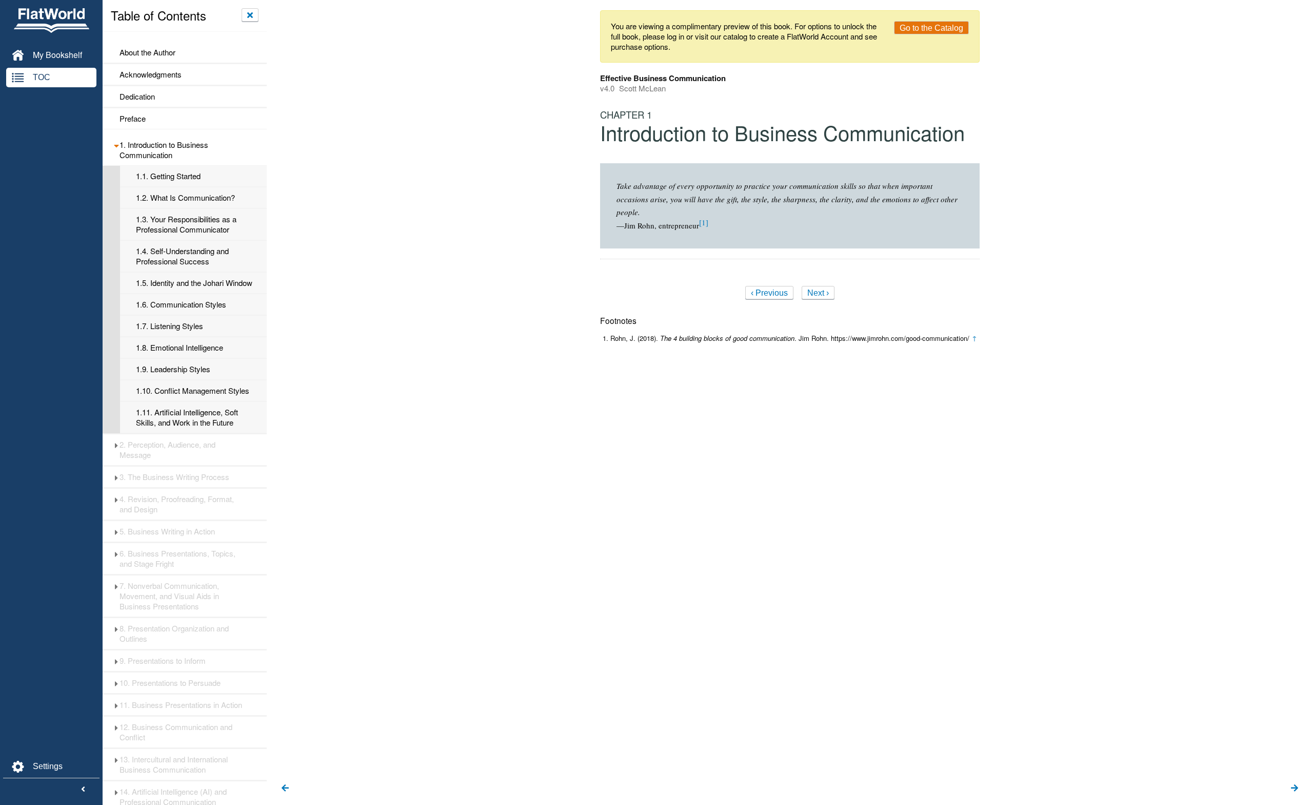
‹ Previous (769, 293)
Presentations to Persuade (170, 683)
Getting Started (168, 176)
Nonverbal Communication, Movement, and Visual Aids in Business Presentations (169, 596)
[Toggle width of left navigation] (83, 789)
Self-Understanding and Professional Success (182, 256)
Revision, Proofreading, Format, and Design (177, 504)
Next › (818, 293)
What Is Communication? (185, 198)
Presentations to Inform (163, 661)
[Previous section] (285, 788)
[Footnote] (703, 222)
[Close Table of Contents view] (250, 15)
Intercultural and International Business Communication (174, 764)
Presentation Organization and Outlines (174, 633)
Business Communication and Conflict (176, 732)
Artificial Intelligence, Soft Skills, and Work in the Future (187, 417)
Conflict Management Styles (192, 391)
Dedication (137, 96)
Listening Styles (169, 326)
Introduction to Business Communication (164, 150)
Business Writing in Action (167, 531)
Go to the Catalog (931, 28)
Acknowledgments (151, 74)
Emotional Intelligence (179, 347)
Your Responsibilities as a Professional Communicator (186, 224)
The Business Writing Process (174, 477)
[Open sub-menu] (116, 145)
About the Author (147, 52)
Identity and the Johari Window (194, 283)
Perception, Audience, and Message (167, 449)
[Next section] (1294, 788)
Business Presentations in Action (181, 705)
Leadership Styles (173, 369)
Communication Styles (181, 304)
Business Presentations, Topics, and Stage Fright (177, 558)
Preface (133, 118)
